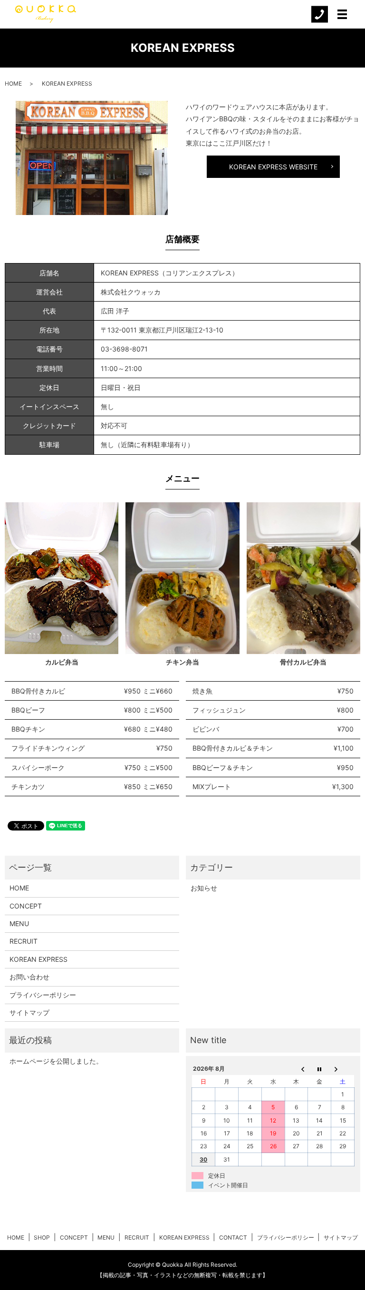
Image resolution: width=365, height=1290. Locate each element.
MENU (19, 923)
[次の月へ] (343, 1069)
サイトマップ (29, 1012)
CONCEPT (26, 906)
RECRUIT (24, 941)
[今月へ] (319, 1069)
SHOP (42, 1237)
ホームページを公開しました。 (56, 1061)
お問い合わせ (29, 977)
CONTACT (233, 1237)
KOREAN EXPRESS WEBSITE (273, 167)
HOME (13, 83)
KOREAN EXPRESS (38, 959)
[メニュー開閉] (342, 14)
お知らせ (204, 888)
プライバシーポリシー (43, 995)
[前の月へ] (296, 1069)
